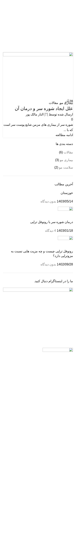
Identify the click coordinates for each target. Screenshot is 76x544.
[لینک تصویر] (58, 351)
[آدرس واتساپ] (38, 2)
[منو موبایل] (71, 9)
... (58, 377)
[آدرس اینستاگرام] (42, 2)
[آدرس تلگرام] (33, 2)
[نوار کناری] (71, 539)
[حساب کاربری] (4, 9)
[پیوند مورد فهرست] (38, 391)
